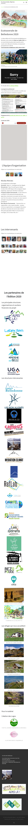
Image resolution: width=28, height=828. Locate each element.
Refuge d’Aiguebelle (14, 674)
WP (9, 819)
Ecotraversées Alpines (11, 817)
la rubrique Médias (13, 85)
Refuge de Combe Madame (14, 642)
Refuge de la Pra (14, 706)
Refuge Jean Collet (14, 690)
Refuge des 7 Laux (14, 658)
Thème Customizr (20, 819)
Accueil (2, 7)
